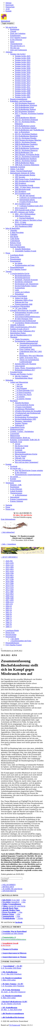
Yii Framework (14, 1025)
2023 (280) (10, 567)
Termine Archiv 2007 (22, 95)
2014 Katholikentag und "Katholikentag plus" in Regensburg (29, 131)
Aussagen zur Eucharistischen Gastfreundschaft (30, 346)
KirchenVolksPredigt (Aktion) (26, 286)
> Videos (4, 906)
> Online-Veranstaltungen (11, 904)
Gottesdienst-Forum (17, 427)
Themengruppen (16, 493)
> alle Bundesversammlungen (12, 1013)
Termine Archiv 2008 (22, 93)
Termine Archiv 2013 (22, 83)
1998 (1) (9, 618)
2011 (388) (10, 592)
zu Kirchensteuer (21, 495)
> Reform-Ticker (7, 914)
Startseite (9, 505)
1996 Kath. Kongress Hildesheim (27, 165)
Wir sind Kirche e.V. (17, 46)
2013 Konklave (20, 191)
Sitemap (8, 3)
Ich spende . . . (15, 477)
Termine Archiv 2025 (22, 56)
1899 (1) (9, 627)
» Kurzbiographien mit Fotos (20, 641)
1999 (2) (9, 616)
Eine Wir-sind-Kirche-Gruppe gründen (29, 470)
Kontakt (8, 11)
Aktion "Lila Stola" (17, 169)
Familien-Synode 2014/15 (19, 329)
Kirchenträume (20, 452)
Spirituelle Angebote (17, 167)
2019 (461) (10, 575)
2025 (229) (10, 563)
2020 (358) (10, 573)
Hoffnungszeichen (17, 429)
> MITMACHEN (7, 887)
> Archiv (19, 918)
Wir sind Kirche (11, 27)
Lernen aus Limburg (22, 292)
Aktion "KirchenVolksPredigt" (21, 171)
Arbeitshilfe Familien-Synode (25, 251)
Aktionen (9, 52)
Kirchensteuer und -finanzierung (26, 284)
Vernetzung (10, 483)
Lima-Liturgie (20, 366)
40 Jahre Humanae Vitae (24, 319)
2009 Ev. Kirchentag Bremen (25, 142)
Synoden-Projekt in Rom (28, 202)
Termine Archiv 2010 (22, 89)
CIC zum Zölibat (21, 308)
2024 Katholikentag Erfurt (24, 107)
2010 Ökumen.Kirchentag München (28, 140)
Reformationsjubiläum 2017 (25, 370)
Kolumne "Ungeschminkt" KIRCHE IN (25, 440)
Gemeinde (18, 450)
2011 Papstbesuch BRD (23, 226)
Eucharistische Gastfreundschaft (26, 341)
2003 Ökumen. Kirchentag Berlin (27, 154)
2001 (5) (9, 612)
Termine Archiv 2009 (22, 91)
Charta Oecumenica (22, 339)
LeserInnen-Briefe (16, 255)
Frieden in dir (20, 448)
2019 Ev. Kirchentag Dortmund (26, 120)
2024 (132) (10, 565)
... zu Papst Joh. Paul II (23, 395)
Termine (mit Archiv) (18, 54)
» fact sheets (14, 639)
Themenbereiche (16, 44)
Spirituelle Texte (16, 442)
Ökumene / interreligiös (23, 421)
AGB (8, 9)
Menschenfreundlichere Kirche (26, 454)
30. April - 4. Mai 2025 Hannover (13, 991)
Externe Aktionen (16, 501)
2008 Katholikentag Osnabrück (26, 144)
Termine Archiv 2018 (22, 72)
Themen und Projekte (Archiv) (21, 374)
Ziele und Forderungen (18, 50)
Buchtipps (14, 401)
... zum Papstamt (21, 388)
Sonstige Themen (21, 423)
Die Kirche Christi (21, 446)
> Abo (23, 900)
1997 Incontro (20, 177)
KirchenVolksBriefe (26, 218)
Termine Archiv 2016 (22, 77)
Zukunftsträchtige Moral (23, 378)
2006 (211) (10, 602)
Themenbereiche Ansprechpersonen (28, 475)
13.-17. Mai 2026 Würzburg (11, 973)
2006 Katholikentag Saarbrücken (27, 148)
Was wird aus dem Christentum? (26, 462)
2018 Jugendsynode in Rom (25, 210)
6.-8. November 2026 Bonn (11, 967)
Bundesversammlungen (18, 99)
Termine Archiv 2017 (22, 74)
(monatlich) (10, 902)
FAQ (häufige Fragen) (18, 38)
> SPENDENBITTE (8, 891)
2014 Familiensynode (22, 193)
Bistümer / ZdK (16, 485)
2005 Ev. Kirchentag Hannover (26, 150)
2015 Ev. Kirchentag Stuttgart (25, 128)
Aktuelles (13, 230)
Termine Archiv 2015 (22, 79)
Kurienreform (20, 288)
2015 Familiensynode (22, 204)
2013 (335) (10, 588)
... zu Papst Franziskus (23, 392)
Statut (12, 42)
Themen (9, 271)
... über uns (19, 386)
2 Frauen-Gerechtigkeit (18, 296)
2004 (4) (9, 606)
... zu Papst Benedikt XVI (24, 390)
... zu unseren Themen (23, 399)
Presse (8, 253)
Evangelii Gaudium (22, 415)
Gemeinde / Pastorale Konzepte (26, 280)
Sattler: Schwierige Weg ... (29, 358)
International (5, 21)
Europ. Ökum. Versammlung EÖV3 (28, 368)
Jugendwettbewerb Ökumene (25, 364)
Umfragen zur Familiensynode (30, 198)
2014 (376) (10, 586)
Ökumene (13, 337)
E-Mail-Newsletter (17, 232)
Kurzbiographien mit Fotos (24, 265)
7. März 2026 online (11, 979)
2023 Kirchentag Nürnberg (24, 111)
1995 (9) (9, 625)
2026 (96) (9, 561)
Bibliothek (9, 380)
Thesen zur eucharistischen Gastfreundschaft (29, 361)
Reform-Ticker (15, 243)
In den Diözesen (16, 40)
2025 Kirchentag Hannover (25, 103)
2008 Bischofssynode (22, 189)
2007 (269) (10, 600)
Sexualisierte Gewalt (22, 315)
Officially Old (20, 458)
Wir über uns (15, 48)
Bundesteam (14, 29)
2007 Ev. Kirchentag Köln (24, 146)
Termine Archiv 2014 (22, 81)
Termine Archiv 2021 (22, 66)
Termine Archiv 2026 (22, 58)
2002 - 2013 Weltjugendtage (25, 214)
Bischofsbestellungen (22, 276)
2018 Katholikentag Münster (25, 118)
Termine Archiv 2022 (22, 64)
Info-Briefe (14, 237)
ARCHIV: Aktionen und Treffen (22, 212)
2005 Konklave (20, 183)
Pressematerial (15, 261)
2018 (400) (10, 577)
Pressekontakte (15, 259)
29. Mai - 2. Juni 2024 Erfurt (11, 1009)
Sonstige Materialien (17, 247)
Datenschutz (10, 7)
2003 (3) (9, 608)
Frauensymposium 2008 (23, 304)
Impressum (10, 5)
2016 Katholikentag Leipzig (25, 126)
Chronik (13, 31)
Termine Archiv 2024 (22, 60)
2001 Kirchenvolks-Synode (25, 181)
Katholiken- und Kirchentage (20, 101)
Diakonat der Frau (21, 302)
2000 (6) (9, 614)
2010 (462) (10, 594)
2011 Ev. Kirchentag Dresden (25, 138)
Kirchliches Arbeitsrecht (23, 282)
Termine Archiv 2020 (22, 68)
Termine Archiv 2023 (22, 62)
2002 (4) (9, 610)
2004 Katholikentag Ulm (24, 152)
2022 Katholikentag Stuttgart (25, 109)
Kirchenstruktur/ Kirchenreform (26, 417)
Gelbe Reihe (14, 239)
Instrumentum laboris (27, 200)
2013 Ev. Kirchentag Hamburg (26, 134)
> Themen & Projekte (9, 949)
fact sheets (18, 263)
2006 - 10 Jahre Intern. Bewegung (27, 187)
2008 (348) (10, 598)
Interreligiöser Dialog (18, 333)
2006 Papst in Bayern (22, 216)
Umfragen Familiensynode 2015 (31, 206)
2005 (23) (9, 604)
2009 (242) (10, 596)
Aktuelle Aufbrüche (17, 325)
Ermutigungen (15, 35)
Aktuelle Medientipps (22, 249)
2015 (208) (10, 583)
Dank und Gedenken (17, 33)
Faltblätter (13, 234)
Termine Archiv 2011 (22, 87)
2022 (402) (10, 569)
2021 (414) (10, 571)
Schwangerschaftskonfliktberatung (27, 317)
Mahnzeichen (15, 436)
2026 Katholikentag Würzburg (26, 105)
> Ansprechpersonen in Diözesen (13, 953)
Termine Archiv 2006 (22, 97)
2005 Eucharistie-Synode (24, 185)
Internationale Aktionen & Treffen (22, 173)
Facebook (13, 466)
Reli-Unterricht (15, 245)
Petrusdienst (19, 294)
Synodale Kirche (16, 372)
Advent (17, 444)
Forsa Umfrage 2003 (26, 349)
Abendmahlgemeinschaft (28, 343)
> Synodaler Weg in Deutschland (14, 931)
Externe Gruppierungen (18, 499)
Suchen (4, 881)
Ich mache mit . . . (16, 468)
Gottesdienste (15, 241)
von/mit (16, 906)
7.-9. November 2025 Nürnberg (12, 985)
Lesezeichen (14, 433)
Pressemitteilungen (17, 267)
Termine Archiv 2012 (22, 85)
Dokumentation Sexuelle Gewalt (27, 312)
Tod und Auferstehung (23, 460)
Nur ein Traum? (20, 456)
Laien (17, 290)
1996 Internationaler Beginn (25, 175)
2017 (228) (10, 579)
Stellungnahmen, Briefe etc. (20, 438)
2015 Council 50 (21, 208)
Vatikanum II (19, 425)
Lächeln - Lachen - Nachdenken (22, 431)
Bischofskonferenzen (22, 278)
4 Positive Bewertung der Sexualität (23, 310)
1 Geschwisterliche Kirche (19, 273)
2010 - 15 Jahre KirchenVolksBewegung (24, 223)
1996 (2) (9, 622)
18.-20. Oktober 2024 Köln (14, 1003)
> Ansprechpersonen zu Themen (13, 957)
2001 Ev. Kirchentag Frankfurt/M (27, 157)
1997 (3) (9, 620)
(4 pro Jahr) (10, 900)
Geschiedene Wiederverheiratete (26, 323)
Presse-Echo (14, 257)
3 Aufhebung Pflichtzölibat (20, 306)
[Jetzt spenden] (22, 553)
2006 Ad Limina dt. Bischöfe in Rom (28, 220)
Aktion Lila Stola (21, 298)
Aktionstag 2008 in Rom (24, 300)
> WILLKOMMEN (8, 885)
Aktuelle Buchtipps (22, 403)
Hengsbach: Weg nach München (31, 356)
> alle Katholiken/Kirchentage (12, 1017)
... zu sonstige (20, 397)
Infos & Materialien (13, 228)
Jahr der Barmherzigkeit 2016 (21, 335)
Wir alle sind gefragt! (27, 196)
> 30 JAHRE (11, 889)
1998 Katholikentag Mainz (24, 163)
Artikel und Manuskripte (19, 382)
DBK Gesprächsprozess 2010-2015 (23, 327)
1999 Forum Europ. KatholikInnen (27, 179)
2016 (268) (10, 581)
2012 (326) (10, 590)
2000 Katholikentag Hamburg (26, 159)
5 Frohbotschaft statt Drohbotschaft (23, 321)
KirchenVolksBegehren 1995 (25, 419)
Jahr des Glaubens (21, 376)
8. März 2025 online (11, 997)
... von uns (18, 384)
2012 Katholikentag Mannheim (26, 136)
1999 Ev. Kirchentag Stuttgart (25, 161)
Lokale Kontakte (16, 491)
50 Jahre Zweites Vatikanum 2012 (22, 331)
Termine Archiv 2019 (22, 70)
